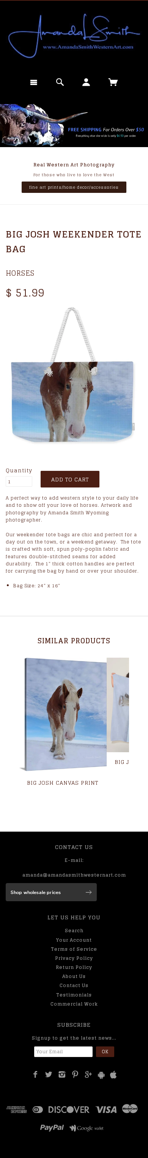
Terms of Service (74, 949)
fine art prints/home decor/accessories (74, 187)
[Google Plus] (89, 1074)
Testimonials (74, 995)
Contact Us (74, 985)
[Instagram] (62, 1074)
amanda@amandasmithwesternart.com (74, 875)
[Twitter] (49, 1074)
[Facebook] (35, 1074)
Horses (20, 273)
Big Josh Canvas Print (62, 782)
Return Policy (74, 967)
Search (74, 930)
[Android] (101, 1075)
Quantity (19, 470)
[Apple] (113, 1075)
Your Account (74, 940)
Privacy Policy (74, 958)
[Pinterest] (75, 1074)
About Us (74, 976)
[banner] (74, 36)
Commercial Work (74, 1004)
